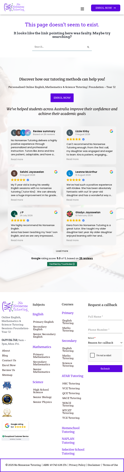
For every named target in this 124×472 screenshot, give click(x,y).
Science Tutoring (67, 364)
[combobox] (105, 343)
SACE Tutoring (71, 398)
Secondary (69, 341)
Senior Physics (42, 402)
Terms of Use (111, 465)
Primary (67, 313)
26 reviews (86, 258)
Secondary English (40, 328)
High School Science (41, 391)
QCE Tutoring (71, 393)
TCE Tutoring (70, 417)
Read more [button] (17, 159)
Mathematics (42, 347)
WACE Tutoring (67, 404)
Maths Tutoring (67, 329)
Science (38, 382)
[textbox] (104, 343)
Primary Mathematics (41, 355)
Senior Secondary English (44, 335)
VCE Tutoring (71, 388)
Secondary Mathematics (41, 363)
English (38, 314)
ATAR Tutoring (72, 376)
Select (91, 338)
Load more (62, 251)
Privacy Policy (77, 465)
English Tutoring (67, 322)
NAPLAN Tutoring (68, 440)
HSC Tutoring (71, 383)
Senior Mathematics (41, 370)
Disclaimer (94, 465)
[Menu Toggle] (82, 9)
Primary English (43, 321)
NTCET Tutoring (67, 412)
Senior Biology (42, 397)
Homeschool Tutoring (71, 430)
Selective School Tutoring (73, 451)
